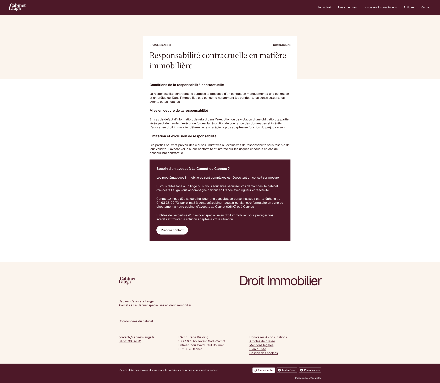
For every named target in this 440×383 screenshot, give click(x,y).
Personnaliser (312, 370)
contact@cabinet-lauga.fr (216, 203)
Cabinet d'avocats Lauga (136, 301)
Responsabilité (281, 44)
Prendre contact (172, 230)
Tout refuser (289, 370)
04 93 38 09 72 (167, 203)
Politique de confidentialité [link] (308, 378)
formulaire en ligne (265, 203)
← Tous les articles (160, 44)
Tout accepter (266, 370)
